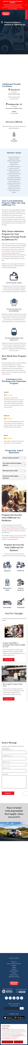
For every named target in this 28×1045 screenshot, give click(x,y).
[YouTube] (17, 998)
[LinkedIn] (14, 998)
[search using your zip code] (22, 1008)
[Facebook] (10, 998)
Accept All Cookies (18, 1041)
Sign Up (14, 944)
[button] (14, 458)
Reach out (4, 372)
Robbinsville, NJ (15, 104)
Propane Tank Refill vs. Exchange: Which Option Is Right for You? (14, 645)
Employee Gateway (14, 976)
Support (14, 965)
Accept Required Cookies (7, 1041)
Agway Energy (14, 974)
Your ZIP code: (14, 1005)
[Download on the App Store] (8, 1017)
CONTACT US (26, 15)
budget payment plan (16, 535)
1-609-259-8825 (14, 113)
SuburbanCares (14, 971)
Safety (14, 967)
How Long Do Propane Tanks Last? (12, 685)
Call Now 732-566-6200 (14, 76)
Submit (8, 793)
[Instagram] (6, 998)
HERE (15, 8)
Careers (14, 973)
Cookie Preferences (6, 1038)
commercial (5, 213)
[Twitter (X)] (21, 998)
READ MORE (9, 659)
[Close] (25, 5)
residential (19, 212)
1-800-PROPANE (20, 939)
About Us (14, 961)
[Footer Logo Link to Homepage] (14, 983)
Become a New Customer (14, 963)
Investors (14, 969)
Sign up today (8, 219)
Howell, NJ (15, 90)
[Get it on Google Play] (19, 1017)
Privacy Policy (14, 1038)
